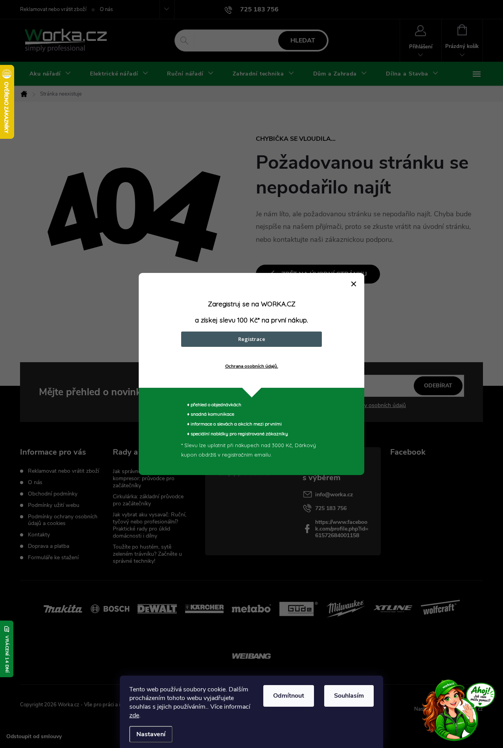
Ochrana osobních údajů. (251, 366)
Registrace (251, 339)
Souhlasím (349, 695)
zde (134, 715)
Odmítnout (288, 695)
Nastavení (150, 734)
